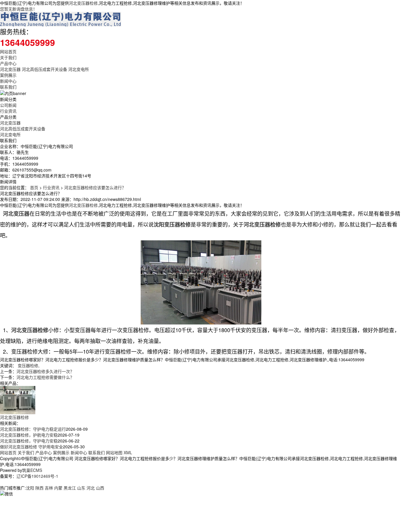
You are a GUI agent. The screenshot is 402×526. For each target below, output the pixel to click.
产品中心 (8, 63)
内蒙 (58, 488)
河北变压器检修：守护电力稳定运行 (33, 429)
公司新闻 (8, 105)
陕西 (39, 488)
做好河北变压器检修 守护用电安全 (31, 447)
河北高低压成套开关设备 (44, 69)
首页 (34, 187)
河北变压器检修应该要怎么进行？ (95, 187)
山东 (81, 488)
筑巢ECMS (32, 470)
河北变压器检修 (83, 3)
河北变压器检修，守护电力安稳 (29, 441)
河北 (91, 488)
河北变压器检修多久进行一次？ (45, 371)
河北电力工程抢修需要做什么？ (45, 377)
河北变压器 (10, 69)
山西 (100, 488)
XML (128, 452)
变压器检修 (28, 365)
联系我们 (8, 87)
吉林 (49, 488)
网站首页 (8, 51)
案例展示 (8, 75)
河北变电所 (78, 69)
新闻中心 (8, 81)
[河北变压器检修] (17, 399)
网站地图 (114, 452)
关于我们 (8, 57)
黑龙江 (70, 488)
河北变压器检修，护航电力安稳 (29, 435)
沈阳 (30, 488)
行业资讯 (8, 111)
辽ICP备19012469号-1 (37, 476)
